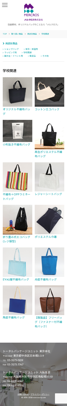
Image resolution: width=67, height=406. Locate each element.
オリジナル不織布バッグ (16, 111)
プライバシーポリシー (40, 395)
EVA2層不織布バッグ (16, 279)
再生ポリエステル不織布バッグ (48, 154)
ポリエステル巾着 (46, 237)
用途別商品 (11, 43)
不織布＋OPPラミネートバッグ (16, 197)
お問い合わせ (23, 395)
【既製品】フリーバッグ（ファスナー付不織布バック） (48, 322)
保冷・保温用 (31, 49)
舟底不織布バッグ (46, 279)
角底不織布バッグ (14, 317)
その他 (45, 56)
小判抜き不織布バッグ (16, 144)
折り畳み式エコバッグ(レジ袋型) (16, 239)
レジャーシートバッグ (48, 194)
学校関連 (27, 53)
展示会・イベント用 (13, 56)
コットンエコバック (47, 109)
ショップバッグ (11, 49)
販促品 (33, 56)
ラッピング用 (10, 53)
